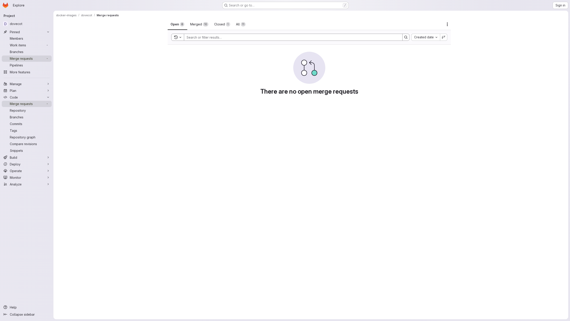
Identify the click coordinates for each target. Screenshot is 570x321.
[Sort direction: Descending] (443, 37)
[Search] (405, 37)
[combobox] (425, 37)
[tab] (177, 24)
